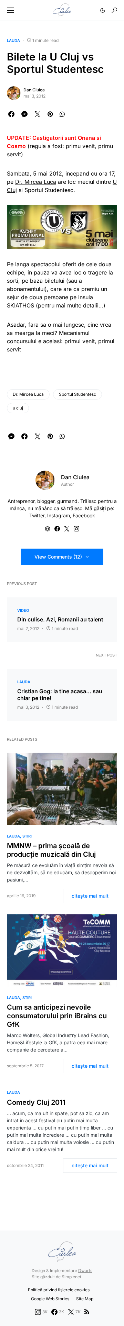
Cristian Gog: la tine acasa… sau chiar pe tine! (59, 694)
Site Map (84, 1298)
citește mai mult (90, 896)
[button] (10, 10)
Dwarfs (85, 1270)
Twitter (36, 515)
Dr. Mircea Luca (35, 181)
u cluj (18, 408)
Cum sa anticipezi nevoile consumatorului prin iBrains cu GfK (57, 1016)
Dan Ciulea (34, 89)
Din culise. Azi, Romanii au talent (60, 619)
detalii (91, 305)
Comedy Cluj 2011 (36, 1102)
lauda (13, 40)
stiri (27, 836)
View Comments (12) (58, 557)
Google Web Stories (50, 1298)
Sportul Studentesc (77, 394)
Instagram (58, 515)
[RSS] (86, 1312)
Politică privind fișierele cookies (59, 1289)
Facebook (84, 515)
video (23, 610)
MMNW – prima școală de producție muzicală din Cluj (51, 850)
